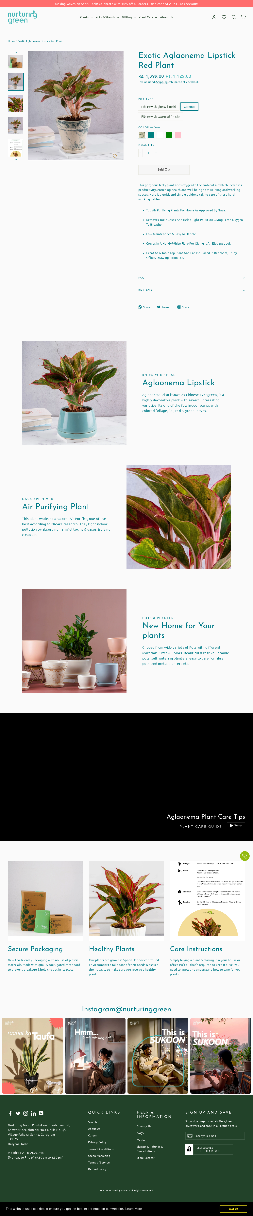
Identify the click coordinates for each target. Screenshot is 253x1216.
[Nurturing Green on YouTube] (41, 1113)
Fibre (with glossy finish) (158, 106)
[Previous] (16, 53)
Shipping (162, 82)
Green (142, 135)
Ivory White (160, 135)
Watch (238, 825)
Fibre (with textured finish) (160, 116)
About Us (166, 17)
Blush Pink (178, 135)
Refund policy (97, 1169)
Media (141, 1140)
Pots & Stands (106, 17)
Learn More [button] (133, 1208)
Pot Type (146, 99)
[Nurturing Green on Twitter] (18, 1113)
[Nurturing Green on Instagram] (25, 1113)
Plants (85, 17)
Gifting (127, 17)
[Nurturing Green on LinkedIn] (33, 1113)
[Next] (16, 158)
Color (149, 127)
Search (92, 1122)
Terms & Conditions (101, 1149)
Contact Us (144, 1126)
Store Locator (146, 1157)
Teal (151, 135)
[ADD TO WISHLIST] (115, 156)
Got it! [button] (233, 1208)
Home (11, 41)
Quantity (146, 145)
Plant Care (146, 17)
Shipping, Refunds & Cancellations (150, 1149)
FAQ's (140, 1133)
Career (92, 1135)
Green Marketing (99, 1155)
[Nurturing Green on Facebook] (10, 1113)
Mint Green (169, 135)
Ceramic (189, 106)
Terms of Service (99, 1162)
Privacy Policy (97, 1142)
